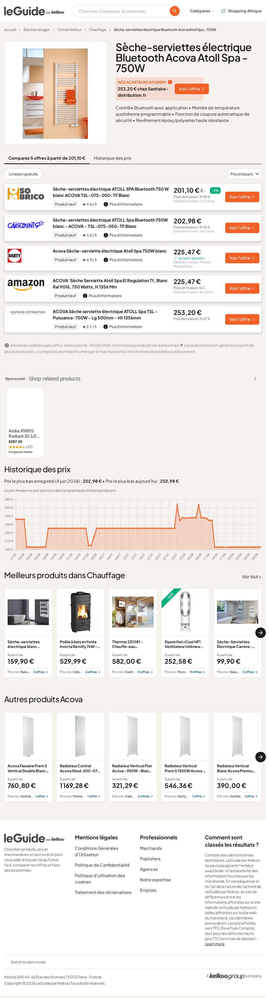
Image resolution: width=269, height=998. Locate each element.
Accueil (10, 30)
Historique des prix (112, 158)
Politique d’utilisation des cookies (100, 878)
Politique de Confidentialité (102, 865)
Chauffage (97, 30)
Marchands (151, 848)
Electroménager (37, 30)
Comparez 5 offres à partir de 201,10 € (46, 158)
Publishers (150, 858)
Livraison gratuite (23, 173)
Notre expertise (155, 879)
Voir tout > (252, 576)
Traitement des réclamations (103, 892)
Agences (149, 869)
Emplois (148, 890)
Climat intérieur (69, 30)
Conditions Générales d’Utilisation (96, 851)
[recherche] (175, 11)
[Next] (260, 632)
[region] (133, 633)
